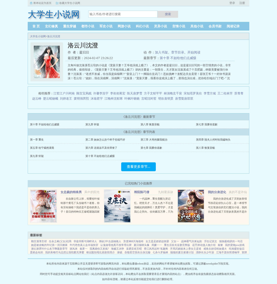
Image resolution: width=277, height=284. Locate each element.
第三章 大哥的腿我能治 (154, 139)
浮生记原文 (210, 241)
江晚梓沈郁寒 (114, 98)
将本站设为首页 (42, 3)
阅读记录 (233, 26)
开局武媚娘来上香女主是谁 (185, 248)
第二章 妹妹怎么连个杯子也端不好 (105, 139)
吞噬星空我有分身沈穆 (137, 252)
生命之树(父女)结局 (60, 241)
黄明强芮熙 (81, 98)
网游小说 (124, 26)
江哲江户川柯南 (64, 93)
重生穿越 (69, 26)
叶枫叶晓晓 (132, 98)
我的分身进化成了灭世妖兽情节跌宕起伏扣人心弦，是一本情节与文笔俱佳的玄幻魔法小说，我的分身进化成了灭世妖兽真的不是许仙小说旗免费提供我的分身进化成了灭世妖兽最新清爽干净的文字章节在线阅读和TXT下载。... (227, 211)
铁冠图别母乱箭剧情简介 (100, 252)
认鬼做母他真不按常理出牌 (116, 245)
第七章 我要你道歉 (206, 124)
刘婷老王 (66, 98)
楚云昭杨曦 (50, 98)
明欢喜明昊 (165, 98)
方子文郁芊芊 (153, 93)
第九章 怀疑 (92, 124)
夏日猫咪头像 (141, 245)
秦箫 (220, 245)
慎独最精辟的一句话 (231, 241)
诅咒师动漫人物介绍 (204, 245)
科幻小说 (142, 26)
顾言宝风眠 (84, 93)
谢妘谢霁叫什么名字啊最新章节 (49, 248)
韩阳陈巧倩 (141, 192)
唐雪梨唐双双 (184, 98)
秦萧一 (83, 248)
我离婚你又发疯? (99, 248)
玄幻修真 (51, 26)
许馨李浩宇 (100, 93)
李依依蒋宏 (117, 93)
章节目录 (177, 52)
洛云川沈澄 (53, 36)
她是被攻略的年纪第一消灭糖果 (49, 245)
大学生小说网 (38, 36)
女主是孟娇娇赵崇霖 (157, 241)
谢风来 (73, 248)
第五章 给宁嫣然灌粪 (42, 147)
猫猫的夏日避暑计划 (182, 252)
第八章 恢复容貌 (150, 124)
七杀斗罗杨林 (160, 252)
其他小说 (196, 26)
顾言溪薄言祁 (39, 241)
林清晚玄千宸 (173, 93)
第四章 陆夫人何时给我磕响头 (213, 139)
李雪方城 (210, 93)
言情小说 (178, 26)
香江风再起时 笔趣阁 (156, 248)
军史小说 (106, 26)
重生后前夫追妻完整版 (177, 245)
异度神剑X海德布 (133, 241)
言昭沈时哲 (148, 98)
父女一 (175, 241)
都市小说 (87, 26)
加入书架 (161, 52)
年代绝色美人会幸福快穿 (84, 245)
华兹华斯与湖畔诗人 (85, 241)
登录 (232, 3)
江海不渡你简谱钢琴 (228, 252)
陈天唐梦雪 (134, 93)
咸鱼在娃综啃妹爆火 (215, 248)
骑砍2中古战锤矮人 (110, 241)
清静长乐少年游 (205, 252)
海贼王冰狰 (117, 248)
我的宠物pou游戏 (235, 245)
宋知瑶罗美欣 (193, 93)
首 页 (36, 26)
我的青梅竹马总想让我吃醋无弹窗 (64, 252)
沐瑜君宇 (97, 98)
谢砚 (119, 252)
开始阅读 (193, 52)
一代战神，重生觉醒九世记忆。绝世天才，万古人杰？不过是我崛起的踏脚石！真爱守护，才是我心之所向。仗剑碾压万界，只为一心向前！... (153, 207)
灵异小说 (160, 26)
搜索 (168, 14)
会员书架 (215, 26)
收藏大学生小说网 (69, 3)
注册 (242, 3)
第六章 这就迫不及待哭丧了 (101, 147)
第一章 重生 (37, 139)
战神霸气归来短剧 (191, 241)
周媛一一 (156, 245)
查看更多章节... (138, 166)
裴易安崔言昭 (134, 248)
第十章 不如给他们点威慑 (178, 58)
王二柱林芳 (225, 93)
